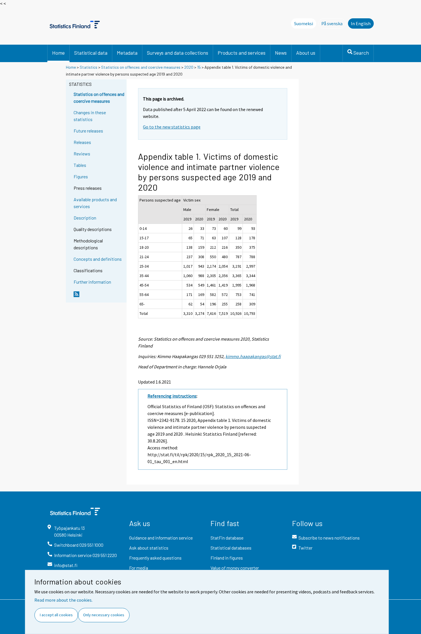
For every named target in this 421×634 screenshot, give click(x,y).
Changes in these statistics (90, 116)
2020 (188, 67)
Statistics (88, 67)
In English (361, 23)
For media (138, 567)
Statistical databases (230, 547)
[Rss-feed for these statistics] (99, 296)
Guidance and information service (161, 537)
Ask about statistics (148, 547)
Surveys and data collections (177, 53)
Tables (80, 165)
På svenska (333, 23)
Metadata (127, 53)
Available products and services (95, 203)
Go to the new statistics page (171, 127)
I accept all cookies (56, 614)
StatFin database (226, 537)
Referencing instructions (171, 396)
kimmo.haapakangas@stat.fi (253, 356)
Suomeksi (303, 23)
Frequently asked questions (155, 557)
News (281, 53)
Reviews (82, 153)
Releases (82, 142)
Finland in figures (226, 557)
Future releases (88, 130)
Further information (92, 282)
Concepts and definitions (98, 259)
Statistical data (90, 53)
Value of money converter (234, 567)
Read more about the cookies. (63, 600)
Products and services (241, 53)
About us (305, 53)
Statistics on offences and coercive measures (140, 67)
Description (85, 217)
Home (58, 53)
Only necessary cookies (103, 614)
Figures (81, 176)
